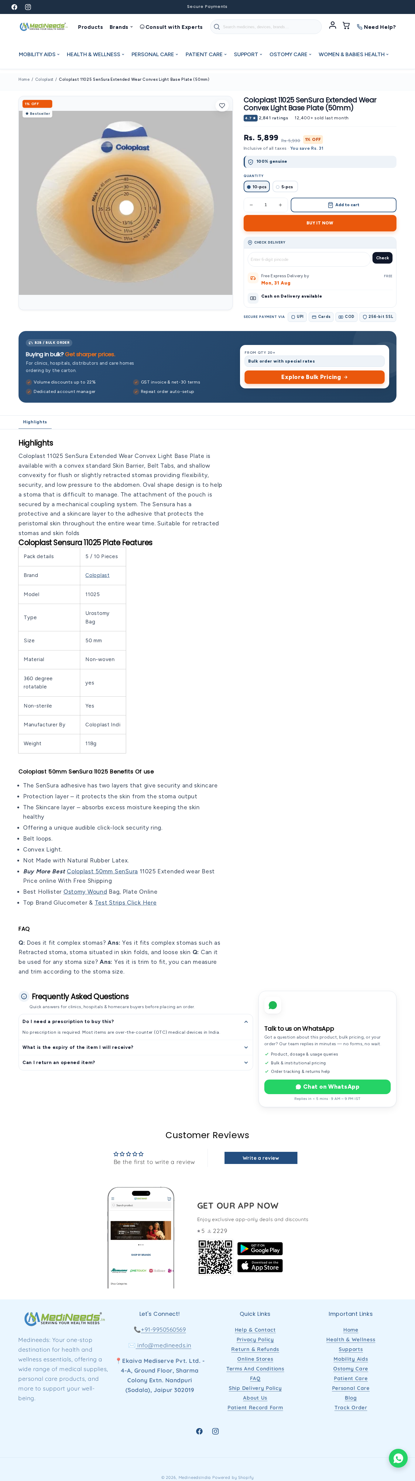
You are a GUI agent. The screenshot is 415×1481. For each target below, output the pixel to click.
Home (24, 79)
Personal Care (351, 1388)
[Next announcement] (284, 7)
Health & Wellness (350, 1339)
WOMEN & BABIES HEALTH (352, 54)
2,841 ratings (273, 118)
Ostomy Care (350, 1368)
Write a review (261, 1158)
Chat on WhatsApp (331, 1086)
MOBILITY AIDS (37, 54)
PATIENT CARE (204, 54)
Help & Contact (255, 1329)
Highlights (35, 422)
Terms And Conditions (255, 1368)
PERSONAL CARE (153, 54)
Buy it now (320, 222)
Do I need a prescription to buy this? (68, 1021)
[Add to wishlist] (222, 105)
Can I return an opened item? (58, 1062)
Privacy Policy (255, 1339)
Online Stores (255, 1359)
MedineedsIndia (195, 1477)
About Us (255, 1397)
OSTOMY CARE (288, 54)
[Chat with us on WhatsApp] (398, 1458)
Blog (351, 1397)
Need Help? (380, 27)
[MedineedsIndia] (43, 26)
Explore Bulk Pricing (311, 377)
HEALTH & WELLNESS (93, 54)
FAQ (255, 1378)
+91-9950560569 (163, 1329)
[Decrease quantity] (251, 205)
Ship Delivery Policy (255, 1388)
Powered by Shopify (233, 1477)
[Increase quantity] (280, 205)
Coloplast (44, 79)
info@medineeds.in (163, 1345)
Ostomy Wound (85, 891)
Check (382, 258)
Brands (119, 27)
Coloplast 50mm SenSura (102, 871)
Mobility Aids (351, 1359)
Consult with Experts (174, 27)
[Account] (332, 27)
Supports (351, 1349)
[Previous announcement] (130, 7)
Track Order (350, 1407)
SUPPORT (246, 54)
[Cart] (346, 27)
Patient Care (351, 1378)
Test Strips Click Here (126, 902)
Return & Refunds (255, 1349)
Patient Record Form (255, 1407)
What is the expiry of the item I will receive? (78, 1047)
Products (90, 27)
